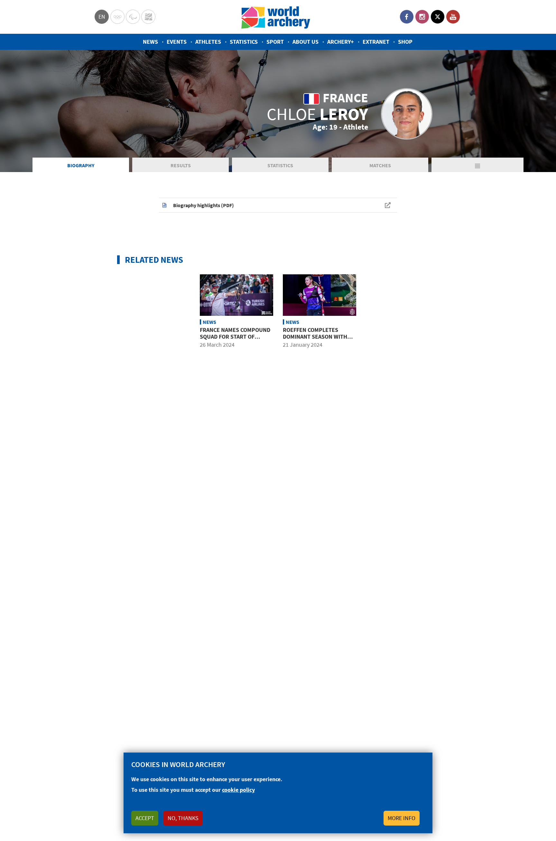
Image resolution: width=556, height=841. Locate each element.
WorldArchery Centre (148, 17)
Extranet (376, 41)
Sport (275, 41)
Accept (144, 818)
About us (305, 41)
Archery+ (340, 41)
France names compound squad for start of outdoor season (235, 336)
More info (401, 818)
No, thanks (183, 818)
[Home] (276, 17)
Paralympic (133, 17)
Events (177, 41)
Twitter (438, 17)
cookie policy (238, 789)
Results (181, 165)
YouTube (453, 17)
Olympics (117, 17)
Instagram (422, 17)
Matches (380, 165)
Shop (405, 41)
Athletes (208, 41)
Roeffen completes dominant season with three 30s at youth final (318, 336)
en (101, 16)
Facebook (407, 17)
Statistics (244, 41)
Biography (80, 165)
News (150, 41)
